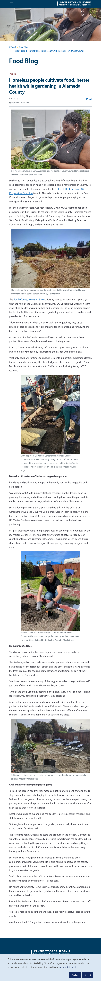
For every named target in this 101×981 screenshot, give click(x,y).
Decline (75, 975)
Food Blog (23, 47)
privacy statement (67, 967)
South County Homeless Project (30, 299)
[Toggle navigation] (11, 4)
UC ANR (12, 47)
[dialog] (50, 967)
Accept (87, 975)
